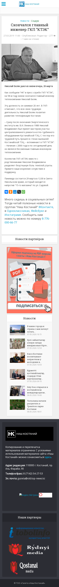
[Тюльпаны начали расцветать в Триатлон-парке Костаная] (18, 404)
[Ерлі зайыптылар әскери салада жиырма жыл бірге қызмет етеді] (18, 344)
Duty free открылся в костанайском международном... (37, 390)
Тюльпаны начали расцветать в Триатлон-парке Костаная (36, 404)
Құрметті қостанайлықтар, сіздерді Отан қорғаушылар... (35, 374)
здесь (48, 457)
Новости (24, 20)
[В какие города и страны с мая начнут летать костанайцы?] (18, 330)
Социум (35, 20)
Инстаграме (13, 215)
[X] (19, 192)
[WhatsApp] (23, 192)
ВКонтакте (46, 207)
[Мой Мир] (15, 192)
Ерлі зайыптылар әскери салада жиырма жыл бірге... (37, 343)
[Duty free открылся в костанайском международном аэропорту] (18, 391)
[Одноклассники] (10, 192)
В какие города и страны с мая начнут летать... (37, 329)
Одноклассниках (18, 211)
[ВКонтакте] (6, 192)
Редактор (42, 35)
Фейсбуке (37, 211)
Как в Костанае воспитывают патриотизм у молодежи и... (34, 357)
